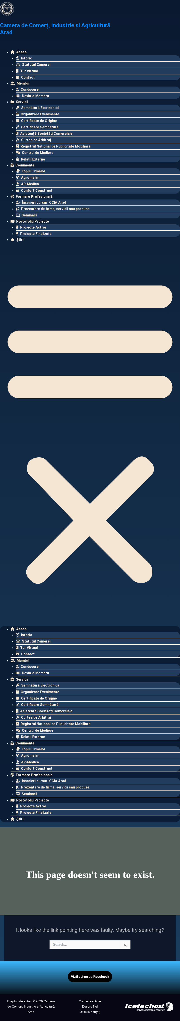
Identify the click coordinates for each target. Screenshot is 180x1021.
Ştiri (19, 240)
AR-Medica (29, 184)
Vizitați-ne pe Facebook (90, 977)
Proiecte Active (32, 227)
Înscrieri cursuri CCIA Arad (43, 202)
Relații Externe (32, 159)
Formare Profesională (33, 196)
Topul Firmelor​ (33, 171)
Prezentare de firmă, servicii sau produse (54, 209)
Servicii (21, 102)
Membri (22, 83)
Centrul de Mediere (37, 153)
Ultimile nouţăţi (90, 1012)
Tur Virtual (28, 71)
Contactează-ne (90, 1001)
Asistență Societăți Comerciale (45, 133)
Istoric (26, 58)
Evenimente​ (24, 165)
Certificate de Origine (38, 121)
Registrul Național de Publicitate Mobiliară (55, 146)
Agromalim (29, 177)
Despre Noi (90, 1006)
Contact (27, 77)
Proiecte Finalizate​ (35, 234)
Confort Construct (36, 190)
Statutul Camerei (35, 65)
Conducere (29, 89)
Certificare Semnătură (39, 127)
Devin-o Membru (35, 96)
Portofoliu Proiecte (32, 221)
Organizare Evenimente (39, 114)
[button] (90, 430)
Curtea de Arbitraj (35, 140)
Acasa (21, 52)
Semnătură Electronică (39, 108)
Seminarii (29, 215)
